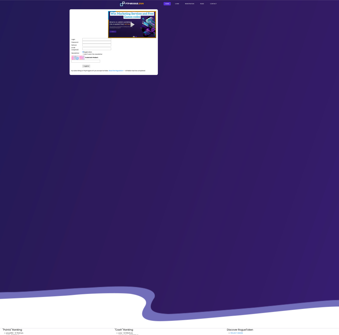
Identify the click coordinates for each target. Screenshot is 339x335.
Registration (189, 4)
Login (177, 4)
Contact (213, 4)
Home (168, 4)
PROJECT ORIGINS (236, 333)
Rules (202, 4)
